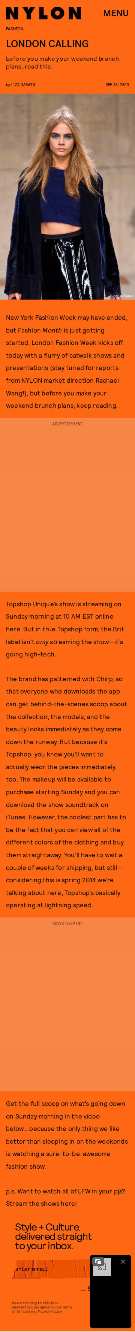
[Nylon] (43, 13)
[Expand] (98, 1261)
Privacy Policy (50, 1311)
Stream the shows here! (42, 1203)
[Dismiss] (123, 1261)
